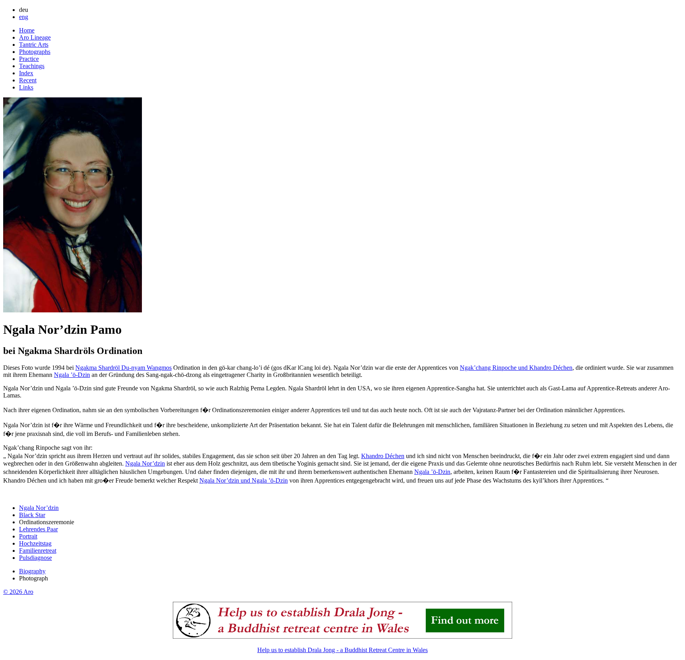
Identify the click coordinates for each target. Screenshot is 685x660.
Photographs (34, 51)
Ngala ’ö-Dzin (72, 374)
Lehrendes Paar (38, 529)
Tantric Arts (33, 44)
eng (23, 16)
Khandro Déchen (382, 456)
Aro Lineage (35, 37)
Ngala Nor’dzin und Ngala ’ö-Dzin (243, 480)
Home (26, 30)
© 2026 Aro (18, 591)
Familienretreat (37, 550)
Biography (32, 571)
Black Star (32, 515)
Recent (27, 80)
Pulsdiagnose (35, 557)
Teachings (31, 66)
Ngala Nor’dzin (145, 463)
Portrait (28, 536)
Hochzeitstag (35, 543)
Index (26, 73)
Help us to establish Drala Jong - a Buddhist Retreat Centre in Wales (342, 650)
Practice (29, 58)
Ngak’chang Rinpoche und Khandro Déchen (516, 367)
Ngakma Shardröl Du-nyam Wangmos (123, 367)
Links (26, 87)
